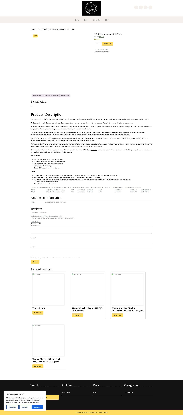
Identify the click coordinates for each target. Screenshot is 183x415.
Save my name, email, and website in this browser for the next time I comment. (55, 258)
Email (33, 247)
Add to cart (107, 44)
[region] (25, 401)
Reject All (25, 407)
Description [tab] (37, 95)
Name (33, 238)
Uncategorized (44, 29)
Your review (35, 225)
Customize (12, 407)
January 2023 (65, 392)
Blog (106, 20)
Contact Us (96, 20)
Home (77, 20)
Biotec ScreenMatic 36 (86, 140)
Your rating (35, 221)
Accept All (37, 407)
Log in (94, 392)
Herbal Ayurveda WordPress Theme (86, 412)
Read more (38, 313)
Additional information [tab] (51, 95)
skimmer (94, 150)
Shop (85, 20)
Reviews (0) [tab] (65, 95)
